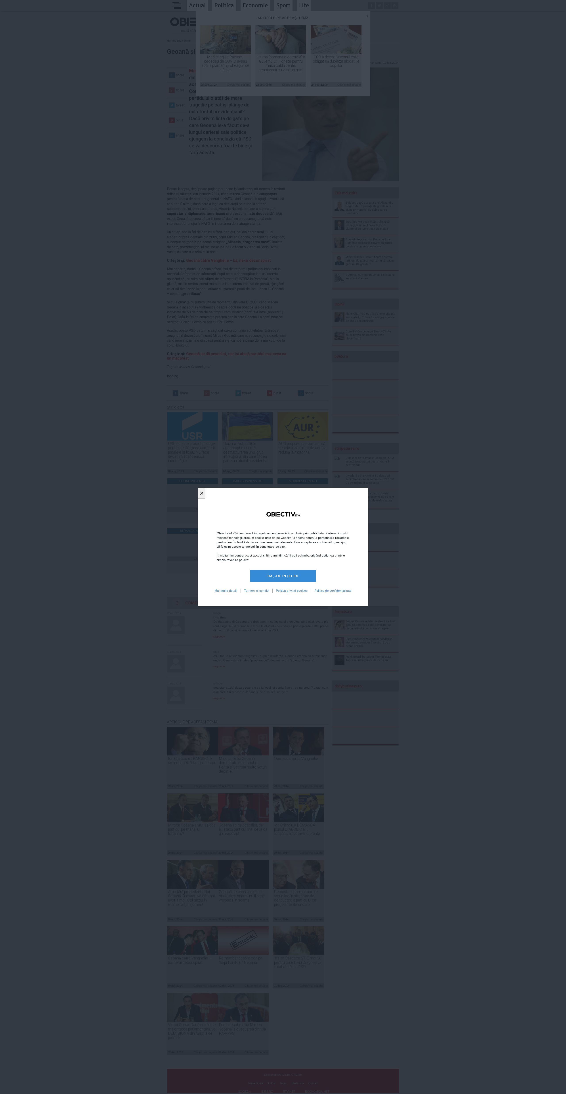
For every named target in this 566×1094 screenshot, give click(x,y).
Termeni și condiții (256, 590)
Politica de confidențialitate (333, 590)
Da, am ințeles (283, 576)
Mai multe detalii (225, 590)
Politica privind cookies (292, 590)
